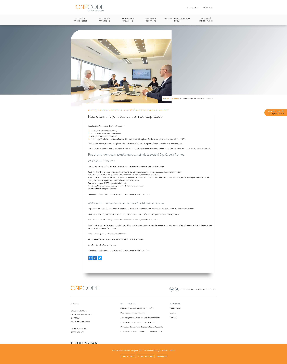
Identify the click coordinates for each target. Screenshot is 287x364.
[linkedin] (95, 258)
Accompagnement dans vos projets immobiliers (140, 317)
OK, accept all (128, 356)
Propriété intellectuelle (206, 19)
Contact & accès (276, 112)
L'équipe (208, 8)
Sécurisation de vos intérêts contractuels (137, 322)
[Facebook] (90, 258)
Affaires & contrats (151, 19)
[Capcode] (90, 8)
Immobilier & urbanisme (128, 19)
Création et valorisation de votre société (137, 308)
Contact (173, 317)
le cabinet (192, 8)
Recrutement (175, 308)
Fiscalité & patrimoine (104, 19)
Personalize (161, 356)
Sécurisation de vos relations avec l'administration (141, 331)
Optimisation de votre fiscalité (132, 313)
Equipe (173, 313)
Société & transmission (80, 19)
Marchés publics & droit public (177, 19)
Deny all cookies (146, 356)
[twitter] (100, 258)
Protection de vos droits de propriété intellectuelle (141, 327)
